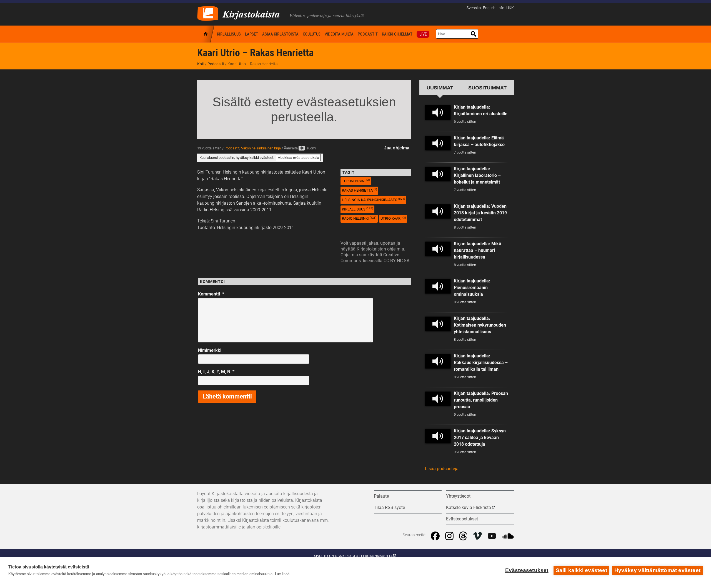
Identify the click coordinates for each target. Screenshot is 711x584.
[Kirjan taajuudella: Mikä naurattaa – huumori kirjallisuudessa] (437, 249)
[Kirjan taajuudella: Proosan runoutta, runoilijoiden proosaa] (437, 399)
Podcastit (368, 34)
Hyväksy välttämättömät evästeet (657, 570)
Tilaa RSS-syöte (389, 507)
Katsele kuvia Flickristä (468, 507)
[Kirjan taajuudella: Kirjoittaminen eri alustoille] (437, 112)
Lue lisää (282, 574)
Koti (206, 34)
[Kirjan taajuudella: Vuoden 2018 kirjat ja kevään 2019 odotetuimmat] (437, 211)
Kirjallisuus (229, 34)
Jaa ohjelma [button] (396, 148)
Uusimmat (440, 88)
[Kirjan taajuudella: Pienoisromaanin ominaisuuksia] (437, 286)
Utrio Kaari (393, 218)
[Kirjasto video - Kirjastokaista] (207, 12)
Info (500, 8)
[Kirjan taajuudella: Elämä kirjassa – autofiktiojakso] (437, 143)
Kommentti (211, 294)
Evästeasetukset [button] (462, 519)
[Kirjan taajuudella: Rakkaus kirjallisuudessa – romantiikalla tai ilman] (437, 361)
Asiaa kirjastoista (280, 34)
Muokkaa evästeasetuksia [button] (298, 158)
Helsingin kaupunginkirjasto (373, 199)
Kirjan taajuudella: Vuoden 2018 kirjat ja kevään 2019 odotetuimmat (480, 213)
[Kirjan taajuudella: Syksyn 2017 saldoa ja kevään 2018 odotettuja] (437, 436)
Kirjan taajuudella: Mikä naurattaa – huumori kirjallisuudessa (477, 250)
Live (423, 34)
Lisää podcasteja (442, 468)
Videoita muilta (339, 34)
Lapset (251, 34)
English (489, 8)
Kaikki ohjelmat (397, 34)
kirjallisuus (357, 209)
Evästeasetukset (527, 570)
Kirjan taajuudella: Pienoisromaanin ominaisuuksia (472, 287)
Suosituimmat (487, 88)
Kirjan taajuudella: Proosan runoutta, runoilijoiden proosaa (481, 400)
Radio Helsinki (359, 218)
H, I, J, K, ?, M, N (216, 371)
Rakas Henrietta (359, 190)
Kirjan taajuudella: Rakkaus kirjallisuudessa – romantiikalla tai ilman (481, 362)
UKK (510, 8)
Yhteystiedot (458, 496)
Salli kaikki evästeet (581, 570)
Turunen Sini (356, 180)
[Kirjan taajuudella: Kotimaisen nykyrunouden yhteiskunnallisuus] (437, 324)
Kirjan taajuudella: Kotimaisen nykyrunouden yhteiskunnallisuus (480, 325)
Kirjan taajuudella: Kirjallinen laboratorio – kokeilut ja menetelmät (477, 175)
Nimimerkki (209, 350)
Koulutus (312, 34)
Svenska (474, 8)
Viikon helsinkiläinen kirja (261, 148)
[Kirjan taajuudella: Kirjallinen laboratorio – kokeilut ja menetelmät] (437, 174)
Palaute (381, 496)
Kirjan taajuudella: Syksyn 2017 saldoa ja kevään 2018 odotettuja (480, 437)
